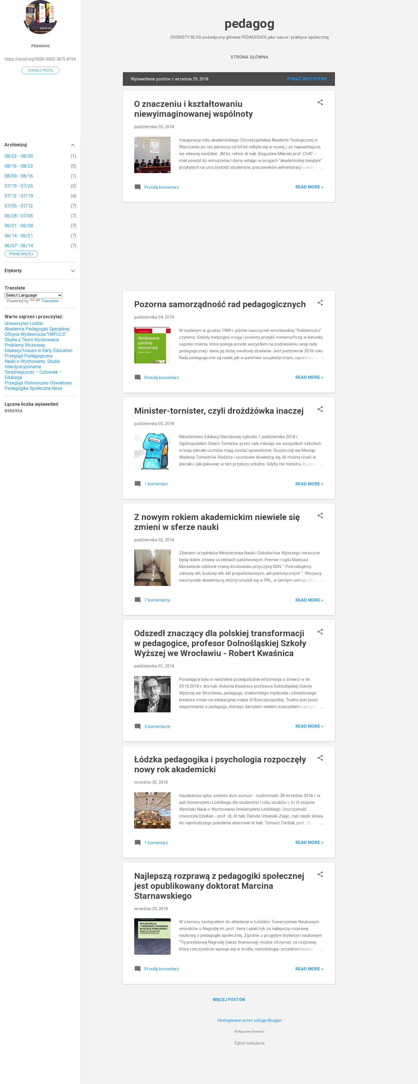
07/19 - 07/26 (19, 186)
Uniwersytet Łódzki (24, 323)
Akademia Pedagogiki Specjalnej (37, 329)
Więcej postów (229, 999)
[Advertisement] (358, 157)
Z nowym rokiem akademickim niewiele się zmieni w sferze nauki (217, 522)
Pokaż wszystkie (307, 79)
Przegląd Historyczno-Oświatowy (38, 383)
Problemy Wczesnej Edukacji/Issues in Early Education (39, 347)
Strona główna (249, 57)
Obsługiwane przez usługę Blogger (249, 1020)
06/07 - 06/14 (19, 245)
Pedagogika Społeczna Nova (33, 388)
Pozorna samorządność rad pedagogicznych (220, 304)
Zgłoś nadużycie (249, 1043)
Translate (50, 300)
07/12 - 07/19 (19, 196)
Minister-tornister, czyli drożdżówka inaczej (219, 411)
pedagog (249, 23)
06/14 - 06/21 (19, 235)
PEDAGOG (40, 45)
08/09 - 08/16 (19, 176)
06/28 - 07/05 (19, 216)
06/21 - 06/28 (19, 225)
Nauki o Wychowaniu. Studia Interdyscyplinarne (32, 364)
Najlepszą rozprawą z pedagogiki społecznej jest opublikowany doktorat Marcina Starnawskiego (219, 886)
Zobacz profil (40, 70)
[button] (320, 103)
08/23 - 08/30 (19, 156)
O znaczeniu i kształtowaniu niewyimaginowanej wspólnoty (193, 109)
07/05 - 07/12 (19, 206)
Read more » (309, 187)
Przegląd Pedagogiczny (29, 356)
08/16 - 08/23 (19, 166)
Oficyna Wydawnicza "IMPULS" (35, 334)
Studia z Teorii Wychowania (32, 339)
